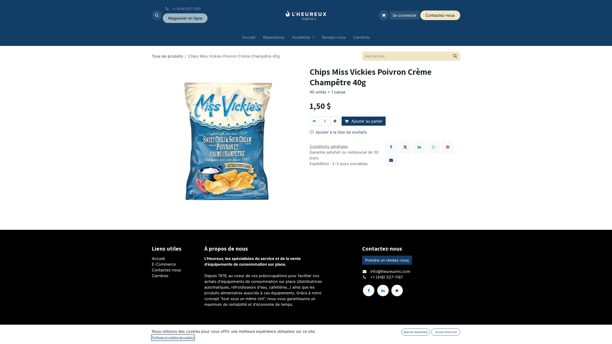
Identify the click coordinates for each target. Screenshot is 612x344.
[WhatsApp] (433, 147)
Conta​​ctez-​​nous (440, 15)
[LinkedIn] (419, 147)
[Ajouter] (335, 121)
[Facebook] (391, 147)
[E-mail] (391, 160)
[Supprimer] (314, 121)
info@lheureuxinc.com (390, 271)
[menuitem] (248, 38)
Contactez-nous (166, 270)
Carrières (160, 275)
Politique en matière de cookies (173, 337)
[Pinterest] (448, 147)
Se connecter (404, 15)
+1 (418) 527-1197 (386, 277)
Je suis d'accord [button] (446, 332)
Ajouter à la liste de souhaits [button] (341, 132)
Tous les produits (167, 56)
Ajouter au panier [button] (366, 121)
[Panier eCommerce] (384, 15)
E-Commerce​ (164, 264)
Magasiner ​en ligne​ (185, 18)
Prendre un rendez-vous (387, 260)
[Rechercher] (455, 56)
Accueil (158, 258)
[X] (405, 147)
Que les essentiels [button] (416, 332)
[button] (157, 15)
